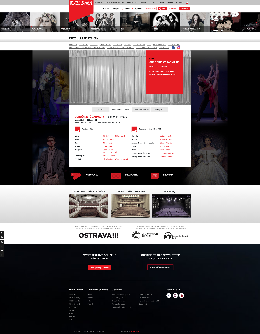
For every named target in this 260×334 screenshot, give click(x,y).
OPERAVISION (164, 48)
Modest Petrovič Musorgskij (114, 136)
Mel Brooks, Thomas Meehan (39, 31)
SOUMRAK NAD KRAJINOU (160, 29)
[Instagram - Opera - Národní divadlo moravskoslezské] (178, 47)
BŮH (92, 29)
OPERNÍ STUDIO (139, 45)
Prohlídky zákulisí (146, 295)
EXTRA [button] (153, 3)
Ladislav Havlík (166, 136)
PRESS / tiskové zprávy (121, 295)
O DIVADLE (73, 307)
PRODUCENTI (35, 29)
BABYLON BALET (187, 31)
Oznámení (143, 304)
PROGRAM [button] (98, 3)
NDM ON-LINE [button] (132, 3)
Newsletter (150, 8)
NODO (149, 45)
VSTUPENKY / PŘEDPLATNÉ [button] (114, 3)
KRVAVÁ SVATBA (7, 29)
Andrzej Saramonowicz (67, 31)
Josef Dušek (108, 146)
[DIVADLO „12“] (171, 206)
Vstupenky (184, 8)
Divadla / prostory (119, 301)
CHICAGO (124, 29)
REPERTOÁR (83, 45)
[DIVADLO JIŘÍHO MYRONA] (130, 206)
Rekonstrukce (144, 298)
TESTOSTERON (66, 29)
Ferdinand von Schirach (97, 31)
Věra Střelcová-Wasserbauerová (115, 159)
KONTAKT (73, 320)
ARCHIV (72, 317)
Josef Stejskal (108, 150)
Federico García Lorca (7, 31)
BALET (127, 9)
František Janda (166, 139)
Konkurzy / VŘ (117, 298)
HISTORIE (127, 45)
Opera (89, 295)
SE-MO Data (135, 331)
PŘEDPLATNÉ (131, 175)
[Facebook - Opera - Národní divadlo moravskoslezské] (173, 47)
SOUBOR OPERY (105, 45)
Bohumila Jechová (167, 153)
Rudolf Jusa (164, 146)
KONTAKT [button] (179, 3)
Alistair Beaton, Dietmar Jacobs (219, 31)
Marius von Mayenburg (157, 31)
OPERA (106, 9)
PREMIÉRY (94, 45)
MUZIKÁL (138, 9)
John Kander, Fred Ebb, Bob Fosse (130, 31)
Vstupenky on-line (99, 267)
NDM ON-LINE (74, 304)
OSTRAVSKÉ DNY (159, 45)
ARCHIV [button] (170, 3)
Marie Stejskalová (110, 152)
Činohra (90, 298)
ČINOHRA (117, 9)
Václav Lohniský (109, 139)
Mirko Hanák (108, 143)
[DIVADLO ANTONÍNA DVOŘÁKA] (88, 206)
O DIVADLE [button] (143, 3)
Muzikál (90, 304)
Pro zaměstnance (118, 304)
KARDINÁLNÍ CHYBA (218, 29)
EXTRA (71, 310)
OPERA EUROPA (174, 45)
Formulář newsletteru (160, 267)
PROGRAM (73, 45)
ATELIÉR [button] (161, 3)
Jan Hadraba (165, 150)
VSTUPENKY (92, 175)
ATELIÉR (72, 313)
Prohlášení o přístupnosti (121, 307)
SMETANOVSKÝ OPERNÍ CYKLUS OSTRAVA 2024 (87, 48)
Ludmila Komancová (167, 157)
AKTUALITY (117, 45)
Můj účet (174, 8)
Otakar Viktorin (166, 143)
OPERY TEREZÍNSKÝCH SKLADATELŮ (120, 48)
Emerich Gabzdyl (109, 156)
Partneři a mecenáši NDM (149, 301)
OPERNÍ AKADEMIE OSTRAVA (146, 48)
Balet (89, 301)
